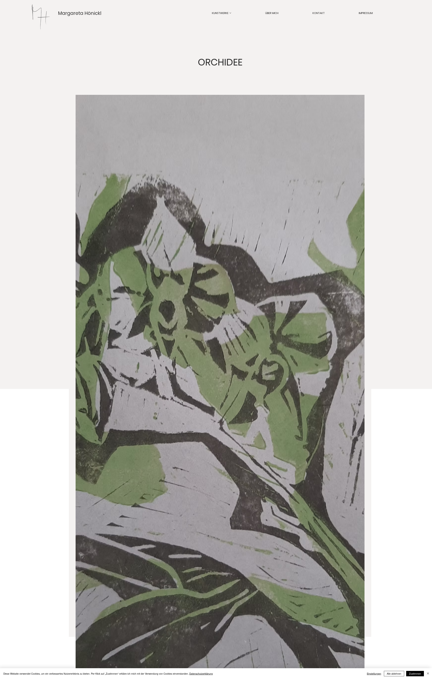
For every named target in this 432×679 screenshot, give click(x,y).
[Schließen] (428, 673)
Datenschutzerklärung (201, 673)
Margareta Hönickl (79, 13)
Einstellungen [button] (374, 673)
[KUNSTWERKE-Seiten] (230, 13)
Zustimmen (415, 673)
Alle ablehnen (394, 673)
